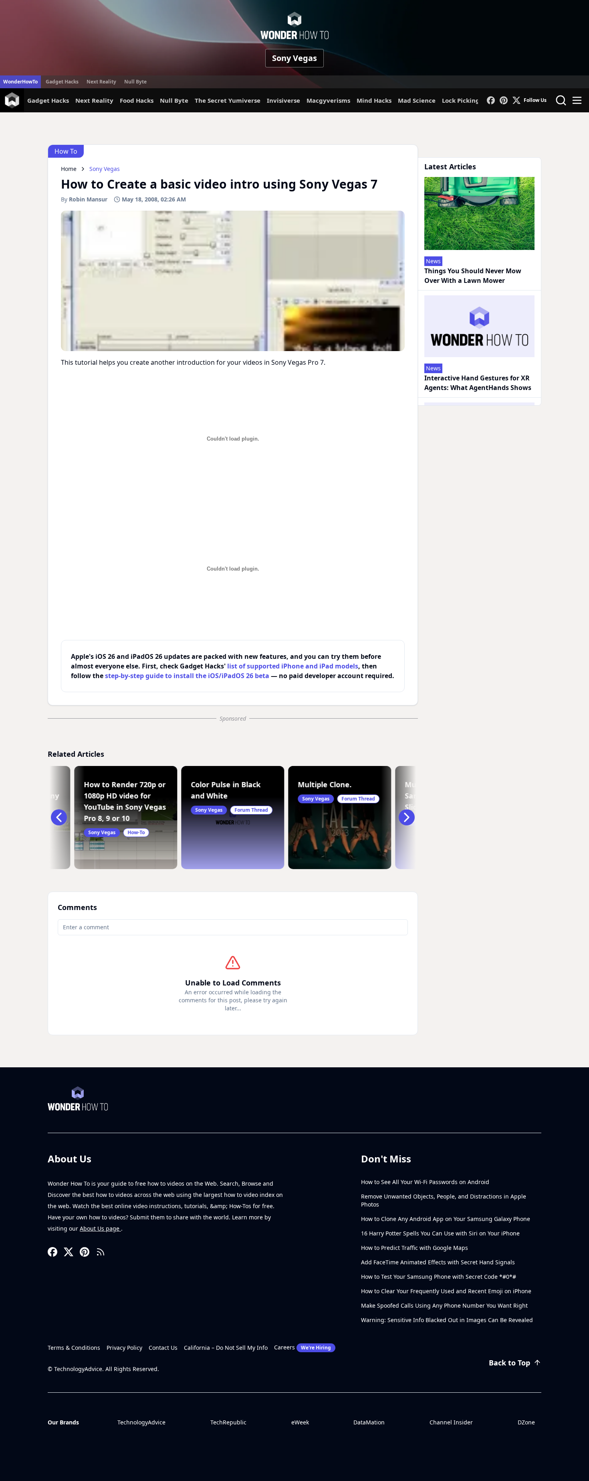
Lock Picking (461, 100)
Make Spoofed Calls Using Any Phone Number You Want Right (444, 1305)
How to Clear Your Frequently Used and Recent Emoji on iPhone (446, 1291)
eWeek (300, 1422)
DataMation (369, 1422)
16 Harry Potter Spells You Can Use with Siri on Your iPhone (440, 1233)
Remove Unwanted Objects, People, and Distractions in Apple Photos (443, 1200)
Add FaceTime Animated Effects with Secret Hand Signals (438, 1262)
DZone (526, 1422)
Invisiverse (283, 100)
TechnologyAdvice (141, 1422)
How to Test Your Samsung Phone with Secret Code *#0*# (438, 1276)
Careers (302, 1347)
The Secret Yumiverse (227, 100)
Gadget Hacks (62, 81)
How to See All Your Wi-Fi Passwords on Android (425, 1182)
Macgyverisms (328, 100)
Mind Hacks (374, 100)
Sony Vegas (294, 58)
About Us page (100, 1228)
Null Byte (135, 81)
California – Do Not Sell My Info (226, 1347)
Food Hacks (136, 100)
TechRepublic (228, 1422)
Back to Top (509, 1362)
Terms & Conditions (74, 1347)
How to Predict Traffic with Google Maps (414, 1247)
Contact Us (163, 1347)
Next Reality (101, 81)
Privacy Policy (124, 1347)
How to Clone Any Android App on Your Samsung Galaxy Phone (445, 1219)
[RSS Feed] (100, 1252)
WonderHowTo (20, 81)
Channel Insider (451, 1422)
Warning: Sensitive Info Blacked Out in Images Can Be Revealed (447, 1320)
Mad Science (417, 100)
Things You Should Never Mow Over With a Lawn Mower (472, 275)
